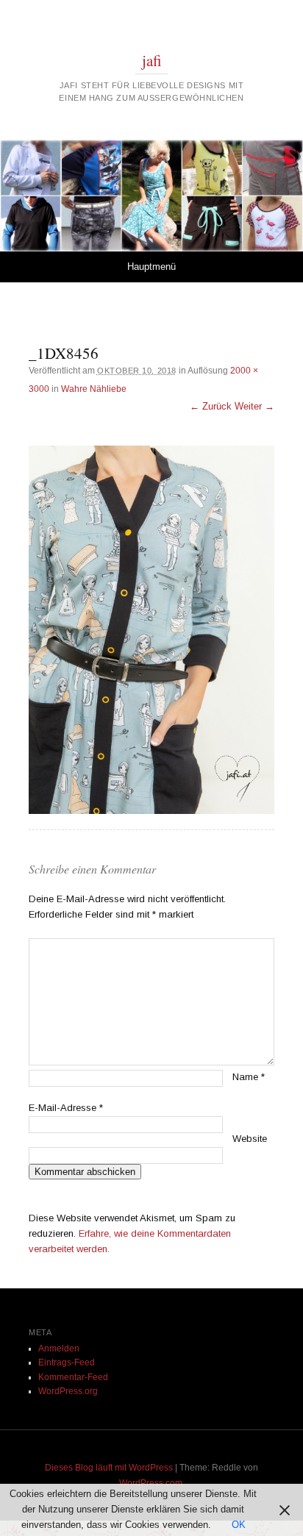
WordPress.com (150, 1483)
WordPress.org (68, 1391)
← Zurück (211, 406)
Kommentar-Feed (73, 1377)
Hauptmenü (151, 266)
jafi (152, 60)
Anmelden (58, 1348)
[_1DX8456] (151, 630)
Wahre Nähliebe (93, 389)
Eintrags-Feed (66, 1362)
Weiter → (254, 406)
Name (248, 1076)
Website (249, 1138)
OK (239, 1524)
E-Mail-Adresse (66, 1107)
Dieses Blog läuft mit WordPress (109, 1467)
